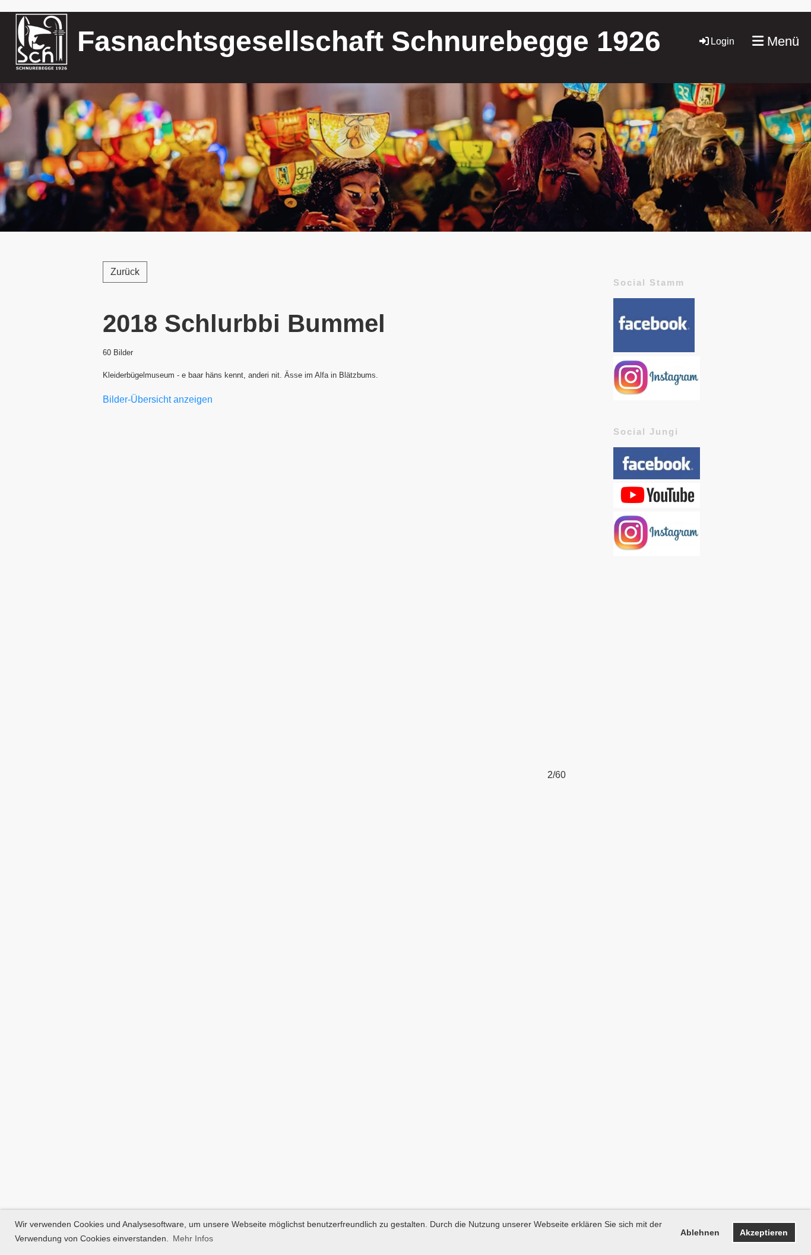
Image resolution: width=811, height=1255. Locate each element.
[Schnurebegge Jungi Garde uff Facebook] (656, 476)
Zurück (125, 272)
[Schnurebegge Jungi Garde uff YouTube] (656, 505)
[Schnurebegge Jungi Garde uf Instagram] (656, 553)
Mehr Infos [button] (193, 1238)
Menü (781, 41)
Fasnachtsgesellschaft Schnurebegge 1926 (369, 41)
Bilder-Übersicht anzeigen (158, 399)
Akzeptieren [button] (764, 1232)
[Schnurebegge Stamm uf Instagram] (656, 397)
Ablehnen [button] (700, 1232)
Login (722, 41)
